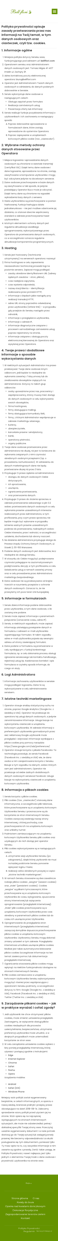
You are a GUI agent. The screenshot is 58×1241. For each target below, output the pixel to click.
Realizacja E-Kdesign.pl (44, 1231)
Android (12, 1084)
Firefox (11, 1070)
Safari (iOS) (14, 1088)
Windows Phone (16, 1091)
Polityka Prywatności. (29, 1228)
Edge (10, 1055)
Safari (11, 1066)
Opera (11, 1073)
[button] (54, 11)
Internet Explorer (16, 1058)
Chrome (12, 1062)
